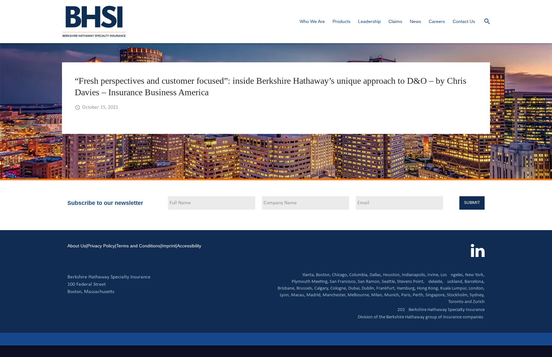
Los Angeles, (452, 275)
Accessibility (189, 245)
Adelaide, (434, 281)
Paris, (406, 295)
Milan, (377, 295)
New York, (475, 275)
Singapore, (435, 295)
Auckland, (454, 281)
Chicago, (340, 275)
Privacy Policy (101, 245)
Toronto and (460, 301)
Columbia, (359, 275)
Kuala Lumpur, (454, 288)
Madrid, (314, 295)
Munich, (392, 295)
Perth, (419, 295)
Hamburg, (406, 288)
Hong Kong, (428, 288)
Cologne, (338, 288)
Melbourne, (359, 295)
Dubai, (354, 288)
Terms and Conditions (138, 245)
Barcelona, (474, 281)
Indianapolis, (414, 275)
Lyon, (285, 295)
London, (477, 288)
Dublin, (368, 288)
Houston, (392, 275)
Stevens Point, (411, 281)
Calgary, (321, 288)
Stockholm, (458, 295)
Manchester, (335, 295)
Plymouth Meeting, (310, 281)
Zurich (479, 301)
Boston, (323, 275)
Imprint (169, 245)
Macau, (298, 295)
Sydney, (477, 295)
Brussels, (304, 288)
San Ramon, (369, 281)
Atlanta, (307, 275)
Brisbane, (286, 288)
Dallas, (376, 275)
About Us (76, 245)
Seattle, (389, 281)
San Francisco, (343, 281)
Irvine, (433, 275)
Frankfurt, (386, 288)
